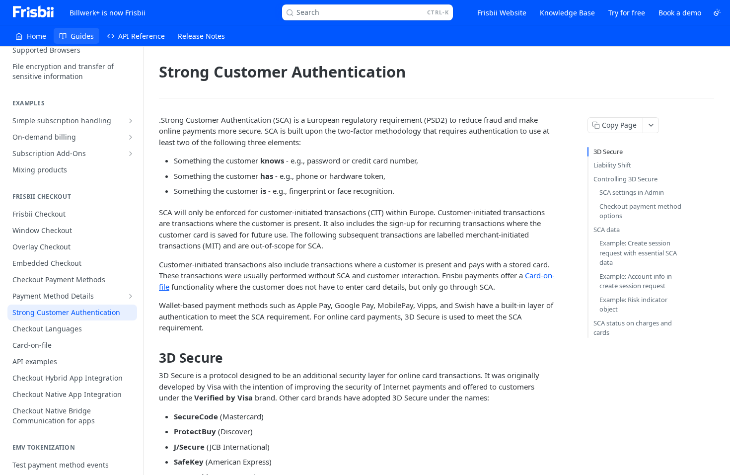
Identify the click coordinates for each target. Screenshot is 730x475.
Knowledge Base (567, 12)
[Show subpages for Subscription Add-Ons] (131, 154)
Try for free (626, 12)
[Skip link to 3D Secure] (152, 357)
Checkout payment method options (640, 211)
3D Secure (608, 151)
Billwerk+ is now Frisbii (108, 12)
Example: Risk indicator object (633, 304)
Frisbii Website (501, 12)
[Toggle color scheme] (717, 12)
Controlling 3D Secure (625, 178)
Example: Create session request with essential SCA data (638, 252)
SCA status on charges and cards (632, 327)
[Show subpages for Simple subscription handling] (131, 121)
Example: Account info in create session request (635, 281)
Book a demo (679, 12)
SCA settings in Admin (631, 192)
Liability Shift (612, 164)
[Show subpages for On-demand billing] (131, 137)
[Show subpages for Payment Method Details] (131, 296)
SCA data (606, 229)
